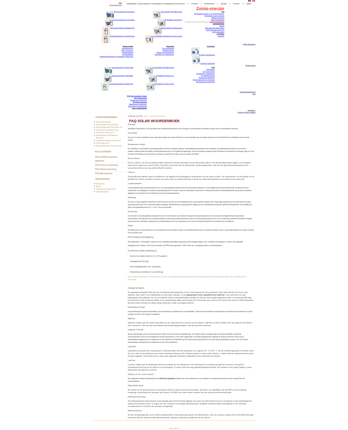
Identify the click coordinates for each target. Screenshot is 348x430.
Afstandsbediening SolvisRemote (109, 146)
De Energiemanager (103, 122)
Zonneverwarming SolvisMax (107, 125)
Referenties (209, 4)
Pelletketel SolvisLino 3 (105, 133)
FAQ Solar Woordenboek (154, 121)
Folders (194, 4)
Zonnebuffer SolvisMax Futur (107, 130)
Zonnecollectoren (102, 143)
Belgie (98, 186)
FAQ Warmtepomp (103, 173)
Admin (248, 4)
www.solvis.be (174, 428)
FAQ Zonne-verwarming (106, 165)
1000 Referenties (102, 192)
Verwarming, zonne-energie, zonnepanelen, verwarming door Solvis (155, 4)
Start (146, 116)
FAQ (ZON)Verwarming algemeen (106, 159)
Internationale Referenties (106, 189)
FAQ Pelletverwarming (105, 169)
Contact (236, 4)
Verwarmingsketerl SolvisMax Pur (109, 127)
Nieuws (224, 4)
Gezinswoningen (157, 116)
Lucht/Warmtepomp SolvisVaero (108, 141)
